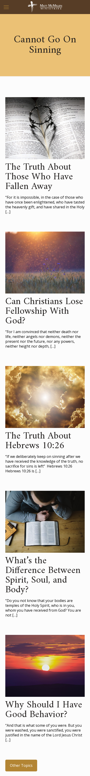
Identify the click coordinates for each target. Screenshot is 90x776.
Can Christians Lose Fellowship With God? (44, 311)
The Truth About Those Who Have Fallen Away (39, 177)
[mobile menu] (6, 7)
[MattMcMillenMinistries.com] (45, 7)
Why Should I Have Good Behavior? (43, 710)
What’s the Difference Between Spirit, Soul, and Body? (43, 575)
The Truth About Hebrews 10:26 (38, 441)
